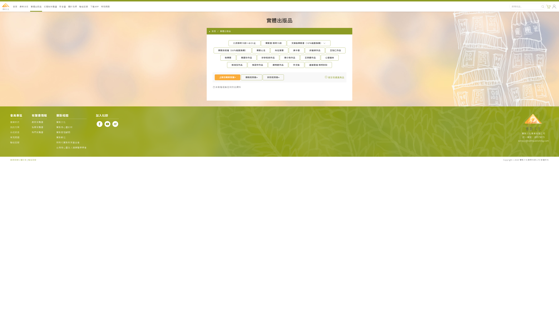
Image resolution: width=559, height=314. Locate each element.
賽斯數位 (61, 137)
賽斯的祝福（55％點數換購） (232, 50)
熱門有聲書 (37, 132)
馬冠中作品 (257, 64)
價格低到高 (250, 77)
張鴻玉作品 (237, 64)
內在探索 (279, 50)
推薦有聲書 (37, 127)
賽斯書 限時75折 (274, 43)
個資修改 (15, 122)
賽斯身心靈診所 (64, 127)
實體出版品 (36, 6)
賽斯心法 (261, 50)
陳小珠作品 (289, 57)
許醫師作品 (314, 50)
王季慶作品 (310, 57)
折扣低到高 (272, 77)
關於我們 (72, 6)
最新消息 (24, 6)
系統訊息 (15, 132)
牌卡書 (296, 50)
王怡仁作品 (335, 50)
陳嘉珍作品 (246, 57)
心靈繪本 (329, 57)
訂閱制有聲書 (50, 6)
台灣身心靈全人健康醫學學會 (71, 147)
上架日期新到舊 (227, 77)
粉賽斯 (228, 57)
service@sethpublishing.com (533, 140)
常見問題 (105, 6)
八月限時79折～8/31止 (244, 43)
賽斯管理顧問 (63, 132)
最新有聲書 (37, 122)
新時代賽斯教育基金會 (68, 142)
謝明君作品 (278, 64)
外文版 (296, 64)
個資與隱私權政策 (18, 159)
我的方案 (15, 127)
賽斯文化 (61, 122)
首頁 (15, 6)
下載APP (94, 6)
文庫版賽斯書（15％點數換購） (307, 43)
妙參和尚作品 (268, 57)
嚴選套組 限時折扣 (318, 64)
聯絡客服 (83, 6)
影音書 (62, 6)
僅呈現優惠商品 (336, 77)
